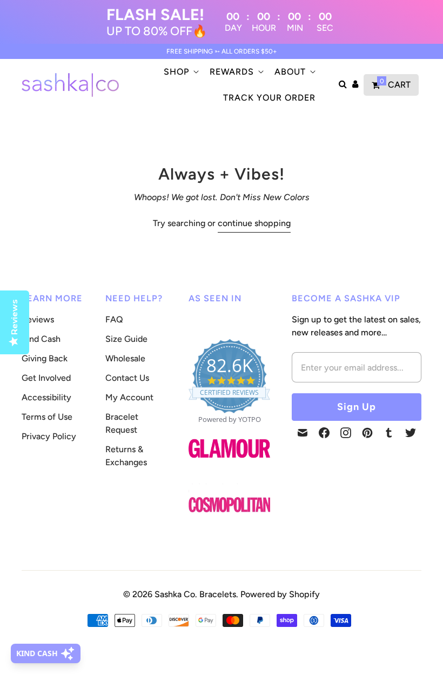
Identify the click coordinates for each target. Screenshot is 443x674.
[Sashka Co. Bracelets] (70, 85)
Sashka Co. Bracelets (195, 594)
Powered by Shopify (280, 594)
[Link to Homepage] (229, 464)
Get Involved (46, 378)
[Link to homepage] (229, 505)
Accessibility (46, 397)
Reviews (38, 319)
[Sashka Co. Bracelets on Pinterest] (367, 432)
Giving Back (45, 358)
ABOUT (290, 72)
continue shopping (254, 223)
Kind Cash (41, 339)
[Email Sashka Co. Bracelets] (302, 432)
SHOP (176, 72)
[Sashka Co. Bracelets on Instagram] (346, 432)
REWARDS (232, 72)
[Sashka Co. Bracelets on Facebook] (324, 432)
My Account (129, 397)
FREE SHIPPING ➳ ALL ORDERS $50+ (221, 51)
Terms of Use (47, 417)
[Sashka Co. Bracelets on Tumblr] (389, 432)
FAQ (114, 319)
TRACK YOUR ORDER (269, 97)
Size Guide (126, 339)
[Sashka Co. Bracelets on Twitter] (410, 432)
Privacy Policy (49, 436)
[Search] (343, 84)
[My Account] (355, 84)
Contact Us (127, 378)
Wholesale (125, 358)
